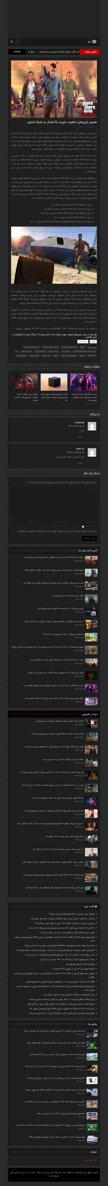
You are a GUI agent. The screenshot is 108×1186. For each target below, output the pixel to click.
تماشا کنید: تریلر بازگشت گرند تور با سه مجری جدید (63, 759)
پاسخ (80, 436)
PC (16, 351)
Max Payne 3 (27, 351)
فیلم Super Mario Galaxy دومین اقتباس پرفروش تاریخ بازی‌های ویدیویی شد (53, 875)
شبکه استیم (21, 355)
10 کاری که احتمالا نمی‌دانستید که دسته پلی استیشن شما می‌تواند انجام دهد (62, 927)
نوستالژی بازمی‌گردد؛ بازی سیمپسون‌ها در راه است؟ (63, 634)
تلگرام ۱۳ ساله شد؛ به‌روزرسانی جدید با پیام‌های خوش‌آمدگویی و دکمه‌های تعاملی (60, 981)
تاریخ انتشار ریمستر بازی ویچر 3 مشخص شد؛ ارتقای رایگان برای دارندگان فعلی (61, 1004)
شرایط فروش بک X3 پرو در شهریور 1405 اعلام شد (74, 968)
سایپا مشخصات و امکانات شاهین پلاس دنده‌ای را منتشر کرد (69, 994)
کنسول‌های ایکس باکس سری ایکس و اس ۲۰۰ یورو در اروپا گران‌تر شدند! (56, 1078)
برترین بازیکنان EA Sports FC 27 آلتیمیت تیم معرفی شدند (60, 608)
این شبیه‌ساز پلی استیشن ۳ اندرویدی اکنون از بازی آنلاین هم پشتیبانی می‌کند (54, 1031)
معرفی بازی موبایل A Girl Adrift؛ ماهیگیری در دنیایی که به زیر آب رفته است (55, 1101)
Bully (82, 347)
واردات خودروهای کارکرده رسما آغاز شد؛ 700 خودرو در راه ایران (67, 959)
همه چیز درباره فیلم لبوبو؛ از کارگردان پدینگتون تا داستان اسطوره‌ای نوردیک (54, 810)
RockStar (91, 355)
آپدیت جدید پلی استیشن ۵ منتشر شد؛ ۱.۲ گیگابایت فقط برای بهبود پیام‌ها (55, 1090)
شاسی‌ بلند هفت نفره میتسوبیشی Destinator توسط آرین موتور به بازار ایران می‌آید (59, 945)
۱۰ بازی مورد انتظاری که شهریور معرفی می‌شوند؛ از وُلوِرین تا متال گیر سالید (54, 621)
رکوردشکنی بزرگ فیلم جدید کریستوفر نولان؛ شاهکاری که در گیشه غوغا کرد (54, 887)
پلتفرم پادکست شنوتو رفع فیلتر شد (80, 964)
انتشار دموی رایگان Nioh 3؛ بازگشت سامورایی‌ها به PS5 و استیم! (26, 397)
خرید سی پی (91, 1160)
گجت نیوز (89, 906)
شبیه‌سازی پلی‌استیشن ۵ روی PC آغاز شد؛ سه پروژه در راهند (61, 1113)
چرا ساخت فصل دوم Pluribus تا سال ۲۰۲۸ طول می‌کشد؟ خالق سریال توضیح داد (52, 772)
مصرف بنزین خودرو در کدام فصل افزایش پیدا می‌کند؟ (72, 913)
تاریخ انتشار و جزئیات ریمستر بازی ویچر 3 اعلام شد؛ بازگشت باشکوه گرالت (54, 570)
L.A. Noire (66, 351)
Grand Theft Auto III (50, 347)
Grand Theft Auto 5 (69, 347)
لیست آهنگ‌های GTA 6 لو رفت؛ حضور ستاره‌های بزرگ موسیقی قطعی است (84, 397)
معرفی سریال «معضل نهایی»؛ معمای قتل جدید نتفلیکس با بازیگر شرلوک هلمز (53, 862)
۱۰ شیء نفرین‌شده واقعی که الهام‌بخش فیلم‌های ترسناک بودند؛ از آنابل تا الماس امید (50, 823)
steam (82, 355)
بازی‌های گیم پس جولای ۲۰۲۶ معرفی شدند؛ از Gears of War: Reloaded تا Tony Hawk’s (50, 1125)
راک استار (46, 355)
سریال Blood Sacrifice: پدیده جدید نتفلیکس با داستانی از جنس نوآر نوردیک (40, 51)
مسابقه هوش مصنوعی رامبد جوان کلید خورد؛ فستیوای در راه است (57, 798)
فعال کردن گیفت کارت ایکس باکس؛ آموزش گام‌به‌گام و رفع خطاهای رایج (56, 1042)
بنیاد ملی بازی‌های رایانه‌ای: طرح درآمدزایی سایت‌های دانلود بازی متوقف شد (53, 583)
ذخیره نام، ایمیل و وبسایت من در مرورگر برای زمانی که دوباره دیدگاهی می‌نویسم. (57, 531)
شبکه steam (34, 355)
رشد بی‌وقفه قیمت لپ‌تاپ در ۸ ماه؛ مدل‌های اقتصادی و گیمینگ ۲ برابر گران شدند (60, 954)
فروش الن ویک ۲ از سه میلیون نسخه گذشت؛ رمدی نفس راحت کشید (56, 672)
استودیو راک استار (69, 355)
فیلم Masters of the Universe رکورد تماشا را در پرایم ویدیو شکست (57, 733)
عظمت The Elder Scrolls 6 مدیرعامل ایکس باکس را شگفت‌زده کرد (57, 660)
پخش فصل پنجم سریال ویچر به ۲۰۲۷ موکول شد (64, 836)
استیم (56, 355)
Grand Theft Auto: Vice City (84, 351)
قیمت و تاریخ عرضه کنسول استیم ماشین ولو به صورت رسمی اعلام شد (54, 397)
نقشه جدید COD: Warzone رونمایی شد (68, 595)
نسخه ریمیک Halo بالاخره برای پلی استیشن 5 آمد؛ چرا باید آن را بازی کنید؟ (55, 1066)
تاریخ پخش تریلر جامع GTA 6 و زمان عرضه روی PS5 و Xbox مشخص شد (54, 698)
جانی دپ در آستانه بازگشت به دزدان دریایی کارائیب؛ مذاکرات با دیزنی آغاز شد (53, 785)
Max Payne (54, 351)
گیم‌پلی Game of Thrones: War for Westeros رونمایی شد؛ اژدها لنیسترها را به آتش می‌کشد (47, 647)
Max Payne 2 (40, 351)
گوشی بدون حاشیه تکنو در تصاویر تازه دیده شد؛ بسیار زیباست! (68, 932)
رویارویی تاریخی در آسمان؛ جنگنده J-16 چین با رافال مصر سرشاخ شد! (65, 923)
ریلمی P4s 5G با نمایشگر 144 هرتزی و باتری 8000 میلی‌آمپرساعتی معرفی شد (62, 1008)
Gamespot (83, 341)
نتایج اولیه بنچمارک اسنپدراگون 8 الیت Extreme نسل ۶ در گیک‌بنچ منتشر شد (62, 1013)
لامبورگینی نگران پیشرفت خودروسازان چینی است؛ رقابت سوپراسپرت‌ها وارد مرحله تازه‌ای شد (55, 950)
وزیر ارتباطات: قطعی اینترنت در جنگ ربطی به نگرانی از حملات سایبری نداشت (62, 999)
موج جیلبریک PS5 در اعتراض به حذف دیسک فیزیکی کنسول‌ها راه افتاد (57, 1137)
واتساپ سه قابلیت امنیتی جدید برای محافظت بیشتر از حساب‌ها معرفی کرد (63, 918)
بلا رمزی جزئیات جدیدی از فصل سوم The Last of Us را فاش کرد (58, 849)
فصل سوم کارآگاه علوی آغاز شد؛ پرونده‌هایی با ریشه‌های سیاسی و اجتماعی (54, 746)
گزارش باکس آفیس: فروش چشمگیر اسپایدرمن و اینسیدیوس (60, 721)
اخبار (80, 126)
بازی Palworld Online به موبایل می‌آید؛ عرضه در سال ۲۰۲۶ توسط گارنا (57, 1054)
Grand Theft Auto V (31, 347)
